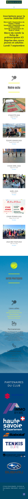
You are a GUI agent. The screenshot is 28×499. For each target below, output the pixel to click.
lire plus (14, 118)
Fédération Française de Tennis (14, 312)
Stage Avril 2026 (14, 166)
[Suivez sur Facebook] (24, 494)
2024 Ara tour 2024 (14, 242)
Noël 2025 (14, 191)
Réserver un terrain (15, 2)
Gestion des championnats (14, 316)
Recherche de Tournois (14, 318)
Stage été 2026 (14, 115)
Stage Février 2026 (14, 216)
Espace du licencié (14, 314)
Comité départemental (14, 311)
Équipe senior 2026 (14, 140)
